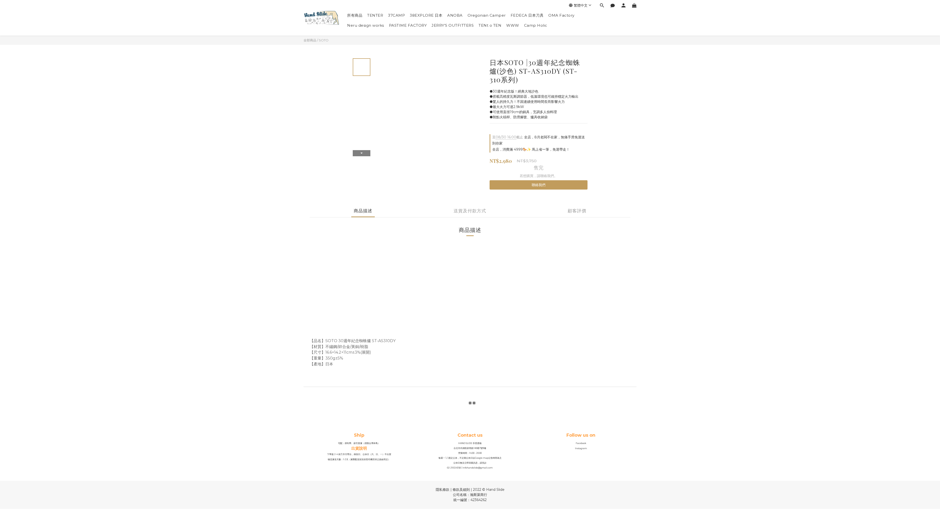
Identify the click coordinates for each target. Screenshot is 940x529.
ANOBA (455, 15)
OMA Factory (561, 15)
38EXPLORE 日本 (426, 15)
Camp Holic (535, 25)
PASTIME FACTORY (408, 25)
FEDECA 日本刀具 (527, 15)
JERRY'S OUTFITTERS (453, 25)
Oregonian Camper (487, 15)
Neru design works (365, 25)
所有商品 (354, 15)
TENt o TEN (490, 25)
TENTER (375, 15)
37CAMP (396, 15)
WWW (512, 25)
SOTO (324, 40)
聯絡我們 (538, 185)
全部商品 (310, 40)
